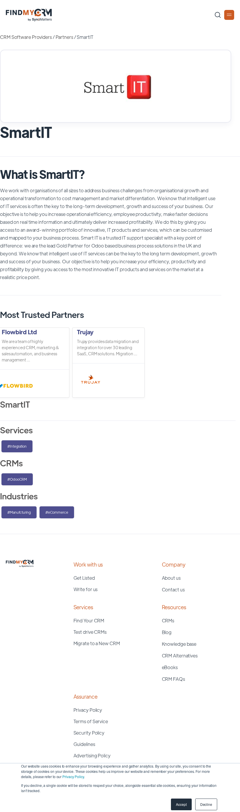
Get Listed (84, 578)
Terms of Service (90, 721)
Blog (167, 632)
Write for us (85, 589)
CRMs (168, 620)
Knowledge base (179, 644)
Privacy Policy (73, 776)
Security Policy (89, 733)
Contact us (173, 589)
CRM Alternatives (180, 655)
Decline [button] (206, 804)
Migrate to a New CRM (96, 643)
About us (171, 578)
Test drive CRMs (90, 632)
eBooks (170, 667)
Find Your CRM (88, 620)
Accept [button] (181, 804)
